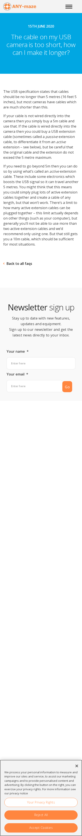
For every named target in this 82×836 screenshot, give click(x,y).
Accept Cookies (41, 828)
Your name (18, 351)
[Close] (77, 766)
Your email (17, 374)
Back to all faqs (19, 263)
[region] (41, 798)
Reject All (41, 815)
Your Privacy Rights (41, 802)
